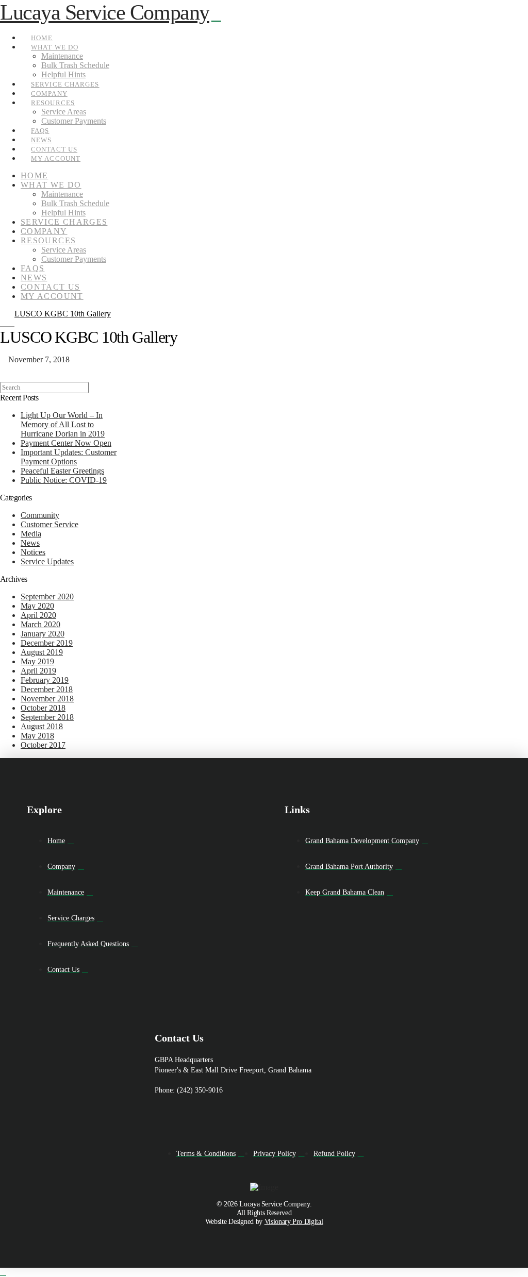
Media (31, 533)
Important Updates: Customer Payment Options (69, 457)
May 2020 (37, 605)
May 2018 (37, 735)
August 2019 (42, 652)
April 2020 (38, 615)
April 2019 (38, 670)
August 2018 (42, 726)
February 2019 (45, 680)
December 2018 (47, 689)
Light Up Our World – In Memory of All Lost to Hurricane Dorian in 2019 (63, 424)
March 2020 (40, 624)
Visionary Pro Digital (294, 1221)
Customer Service (49, 524)
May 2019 (37, 661)
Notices (33, 552)
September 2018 (47, 717)
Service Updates (47, 561)
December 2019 (47, 643)
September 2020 (47, 596)
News (30, 543)
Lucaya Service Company (104, 12)
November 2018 (47, 698)
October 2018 (43, 707)
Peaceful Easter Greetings (62, 470)
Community (40, 515)
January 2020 (42, 633)
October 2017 (43, 745)
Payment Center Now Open (66, 443)
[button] (216, 15)
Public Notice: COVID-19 (64, 480)
